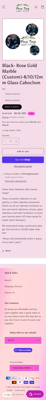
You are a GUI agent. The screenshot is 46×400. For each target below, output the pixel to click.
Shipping (5, 117)
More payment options (23, 166)
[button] (3, 7)
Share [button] (8, 251)
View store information (16, 181)
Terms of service (17, 394)
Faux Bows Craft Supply (22, 387)
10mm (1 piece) (14, 101)
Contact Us (10, 293)
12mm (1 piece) (14, 94)
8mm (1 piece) (12, 107)
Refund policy (20, 390)
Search (8, 280)
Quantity (6, 135)
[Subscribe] (38, 340)
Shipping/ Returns (13, 286)
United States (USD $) (22, 368)
